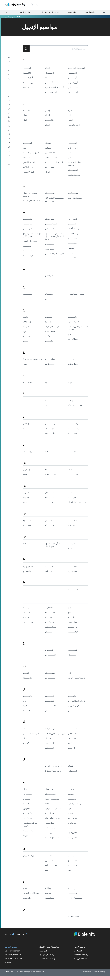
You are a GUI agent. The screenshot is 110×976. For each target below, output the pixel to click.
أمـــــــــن (27, 68)
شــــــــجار (49, 492)
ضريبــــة (71, 543)
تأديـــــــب (72, 224)
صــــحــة (71, 525)
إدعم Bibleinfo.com (47, 958)
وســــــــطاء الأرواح (75, 898)
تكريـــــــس (27, 224)
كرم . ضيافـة (50, 728)
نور (24, 860)
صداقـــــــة (72, 520)
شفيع (25, 502)
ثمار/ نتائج (49, 275)
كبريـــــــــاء (72, 728)
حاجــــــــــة (72, 317)
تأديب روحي (72, 219)
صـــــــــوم (27, 520)
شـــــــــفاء (49, 497)
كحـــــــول (72, 738)
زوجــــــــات (28, 451)
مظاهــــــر (49, 823)
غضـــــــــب (72, 650)
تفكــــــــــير (27, 219)
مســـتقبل (49, 789)
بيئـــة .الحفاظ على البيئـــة (33, 201)
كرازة (70, 743)
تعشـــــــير (72, 257)
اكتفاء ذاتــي (50, 152)
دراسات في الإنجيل (25, 12)
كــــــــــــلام (28, 728)
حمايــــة (26, 326)
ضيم (24, 543)
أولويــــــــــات (28, 82)
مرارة (70, 828)
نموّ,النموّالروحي (29, 855)
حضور (70, 334)
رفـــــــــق (49, 428)
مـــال (25, 789)
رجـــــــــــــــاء (73, 428)
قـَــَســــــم (49, 701)
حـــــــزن (49, 317)
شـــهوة (26, 497)
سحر (70, 469)
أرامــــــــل (72, 77)
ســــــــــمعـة (50, 474)
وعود (25, 888)
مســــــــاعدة (50, 803)
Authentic (9, 962)
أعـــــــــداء (49, 77)
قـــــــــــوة (49, 696)
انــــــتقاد (26, 157)
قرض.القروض (73, 705)
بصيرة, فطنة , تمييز (75, 198)
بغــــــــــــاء (50, 193)
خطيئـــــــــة (50, 359)
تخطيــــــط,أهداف (75, 228)
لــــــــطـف (72, 771)
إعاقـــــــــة (49, 120)
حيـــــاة (26, 341)
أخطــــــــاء (72, 73)
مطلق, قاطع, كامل (52, 818)
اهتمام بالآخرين (29, 162)
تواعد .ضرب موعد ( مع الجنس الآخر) (32, 235)
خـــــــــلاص (50, 364)
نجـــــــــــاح (72, 860)
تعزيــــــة (71, 252)
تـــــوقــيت (49, 249)
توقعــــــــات (28, 255)
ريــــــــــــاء (27, 428)
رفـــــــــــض (50, 423)
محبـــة (70, 813)
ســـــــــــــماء (50, 469)
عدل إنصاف (72, 622)
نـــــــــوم (49, 860)
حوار (24, 331)
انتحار (47, 172)
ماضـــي (71, 789)
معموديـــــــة (50, 832)
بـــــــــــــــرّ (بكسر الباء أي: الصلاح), (54, 199)
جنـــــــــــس (50, 298)
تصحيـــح (71, 248)
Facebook (20, 934)
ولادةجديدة (27, 898)
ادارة (70, 157)
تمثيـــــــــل (27, 228)
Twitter (8, 934)
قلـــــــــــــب (50, 705)
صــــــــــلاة (49, 525)
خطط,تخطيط (73, 364)
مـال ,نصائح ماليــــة (53, 837)
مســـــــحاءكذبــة (52, 799)
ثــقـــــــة (71, 275)
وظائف (48, 893)
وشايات (48, 888)
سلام (25, 474)
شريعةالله (72, 497)
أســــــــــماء (73, 92)
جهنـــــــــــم (28, 294)
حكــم (47, 336)
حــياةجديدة (49, 322)
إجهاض (70, 115)
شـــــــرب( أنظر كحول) (77, 502)
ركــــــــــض (50, 433)
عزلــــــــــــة (73, 632)
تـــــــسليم (49, 228)
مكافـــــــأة (27, 813)
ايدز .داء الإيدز (28, 167)
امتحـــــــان (49, 167)
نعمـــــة (48, 855)
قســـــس (72, 710)
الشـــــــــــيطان (51, 157)
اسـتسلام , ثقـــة (74, 175)
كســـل (48, 738)
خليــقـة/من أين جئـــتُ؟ (32, 359)
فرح (69, 673)
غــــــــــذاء (72, 655)
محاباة (70, 808)
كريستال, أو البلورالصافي (55, 733)
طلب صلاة (72, 12)
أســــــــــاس (73, 87)
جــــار (70, 298)
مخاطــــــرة (72, 818)
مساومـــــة (72, 837)
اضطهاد (48, 143)
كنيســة (26, 743)
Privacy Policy (9, 972)
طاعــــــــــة (72, 566)
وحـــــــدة (72, 888)
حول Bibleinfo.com (81, 954)
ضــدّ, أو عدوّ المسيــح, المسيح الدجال (53, 545)
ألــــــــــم (49, 82)
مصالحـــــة (49, 813)
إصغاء (47, 115)
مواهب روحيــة (29, 830)
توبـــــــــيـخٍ (27, 251)
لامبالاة (70, 766)
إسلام (47, 110)
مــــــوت (26, 799)
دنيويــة (70, 382)
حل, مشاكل (27, 322)
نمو (46, 870)
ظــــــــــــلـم (73, 589)
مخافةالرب (72, 823)
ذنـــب (47, 400)
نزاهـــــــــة (72, 865)
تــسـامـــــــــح (51, 224)
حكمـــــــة (49, 341)
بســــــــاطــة (73, 193)
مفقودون (26, 808)
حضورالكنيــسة (74, 339)
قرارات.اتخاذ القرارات (76, 701)
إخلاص (70, 120)
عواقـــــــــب (28, 622)
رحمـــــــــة (72, 433)
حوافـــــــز (27, 336)
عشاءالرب (49, 607)
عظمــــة (48, 617)
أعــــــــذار (49, 73)
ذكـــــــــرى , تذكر (75, 405)
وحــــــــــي (72, 893)
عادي (70, 612)
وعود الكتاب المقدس (31, 893)
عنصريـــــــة (28, 607)
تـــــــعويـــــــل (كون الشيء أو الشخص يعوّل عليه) (54, 236)
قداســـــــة (72, 696)
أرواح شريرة (73, 82)
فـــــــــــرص (50, 678)
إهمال (25, 115)
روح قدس (27, 423)
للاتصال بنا (78, 951)
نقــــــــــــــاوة (51, 865)
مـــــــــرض (27, 794)
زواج (47, 451)
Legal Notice (19, 972)
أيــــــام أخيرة (28, 87)
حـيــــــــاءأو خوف (52, 326)
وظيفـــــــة (49, 898)
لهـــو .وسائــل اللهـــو (53, 766)
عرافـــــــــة (72, 627)
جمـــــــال (49, 294)
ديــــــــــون (49, 382)
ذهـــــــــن (49, 405)
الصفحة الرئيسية (80, 958)
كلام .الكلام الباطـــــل (31, 733)
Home (18, 16)
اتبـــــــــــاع (72, 143)
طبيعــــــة (49, 566)
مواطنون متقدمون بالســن (30, 824)
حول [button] (6, 12)
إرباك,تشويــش (74, 125)
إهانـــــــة (26, 110)
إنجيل (47, 125)
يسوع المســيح (73, 916)
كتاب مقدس (72, 733)
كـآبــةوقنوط (50, 743)
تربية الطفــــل (73, 233)
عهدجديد (26, 617)
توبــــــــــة (27, 246)
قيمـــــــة (26, 710)
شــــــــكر (49, 502)
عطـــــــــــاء (50, 612)
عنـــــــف (26, 612)
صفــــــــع (27, 525)
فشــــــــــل (50, 673)
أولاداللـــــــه (28, 77)
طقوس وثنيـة (28, 566)
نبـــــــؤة (71, 855)
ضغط (70, 548)
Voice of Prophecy (12, 951)
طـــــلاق (48, 571)
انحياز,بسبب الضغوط (31, 152)
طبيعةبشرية (72, 571)
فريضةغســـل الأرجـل (76, 678)
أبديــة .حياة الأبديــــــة (76, 68)
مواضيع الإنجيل (90, 12)
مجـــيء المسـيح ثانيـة (76, 803)
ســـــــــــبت (73, 474)
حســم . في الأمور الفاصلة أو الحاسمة (78, 328)
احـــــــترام (72, 152)
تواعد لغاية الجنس (30, 241)
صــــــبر (48, 520)
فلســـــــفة (27, 678)
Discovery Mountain (13, 954)
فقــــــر (26, 673)
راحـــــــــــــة (73, 423)
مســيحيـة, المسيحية (53, 808)
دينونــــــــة (27, 382)
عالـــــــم (71, 617)
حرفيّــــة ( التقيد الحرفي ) (78, 322)
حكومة (25, 317)
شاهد (70, 492)
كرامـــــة (71, 748)
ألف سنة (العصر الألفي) (54, 87)
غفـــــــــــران (50, 655)
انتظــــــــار (27, 143)
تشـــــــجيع (72, 243)
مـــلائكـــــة (27, 803)
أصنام (47, 68)
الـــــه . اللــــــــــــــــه (54, 162)
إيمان (25, 120)
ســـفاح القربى (28, 469)
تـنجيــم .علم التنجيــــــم (54, 253)
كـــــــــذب (49, 748)
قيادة (25, 701)
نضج (69, 870)
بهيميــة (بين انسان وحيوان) (30, 194)
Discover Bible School (13, 958)
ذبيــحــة (71, 400)
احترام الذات (73, 148)
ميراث (25, 835)
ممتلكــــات (27, 818)
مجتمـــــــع (72, 799)
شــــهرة (26, 492)
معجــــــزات (50, 828)
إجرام (70, 110)
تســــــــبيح (72, 238)
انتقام (25, 148)
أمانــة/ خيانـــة (51, 92)
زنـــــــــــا (72, 451)
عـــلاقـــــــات (50, 627)
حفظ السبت (50, 331)
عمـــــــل (49, 632)
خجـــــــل (71, 359)
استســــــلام (73, 170)
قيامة (25, 705)
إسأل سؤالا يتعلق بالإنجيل (50, 12)
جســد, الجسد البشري (76, 294)
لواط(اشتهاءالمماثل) (53, 771)
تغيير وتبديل (49, 219)
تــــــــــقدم (49, 244)
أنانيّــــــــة (27, 73)
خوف (25, 364)
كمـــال (25, 738)
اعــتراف (48, 148)
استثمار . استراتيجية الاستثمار (75, 163)
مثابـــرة (71, 794)
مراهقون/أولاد (73, 832)
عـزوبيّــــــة (49, 622)
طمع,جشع (27, 571)
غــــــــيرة (49, 650)
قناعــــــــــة (27, 696)
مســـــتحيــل (50, 794)
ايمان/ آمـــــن (28, 172)
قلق (46, 710)
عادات (70, 607)
